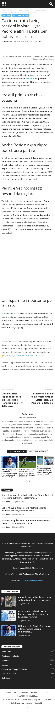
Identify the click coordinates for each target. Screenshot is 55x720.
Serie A (4, 665)
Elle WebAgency (42, 574)
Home (3, 10)
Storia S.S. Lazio (8, 674)
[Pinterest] (18, 49)
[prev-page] (25, 481)
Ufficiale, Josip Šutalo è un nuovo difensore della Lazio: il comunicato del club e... (25, 522)
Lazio (14, 313)
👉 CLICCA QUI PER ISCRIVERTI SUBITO (21, 355)
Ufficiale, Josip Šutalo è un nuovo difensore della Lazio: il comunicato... (34, 629)
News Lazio (12, 10)
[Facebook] (4, 49)
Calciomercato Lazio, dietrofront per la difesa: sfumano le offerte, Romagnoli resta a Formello (45, 470)
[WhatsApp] (25, 49)
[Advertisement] (27, 265)
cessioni (30, 78)
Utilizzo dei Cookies (20, 692)
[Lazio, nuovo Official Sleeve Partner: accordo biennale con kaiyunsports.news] (8, 615)
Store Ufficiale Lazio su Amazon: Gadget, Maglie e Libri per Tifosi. (27, 699)
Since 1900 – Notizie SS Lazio (27, 696)
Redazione (8, 41)
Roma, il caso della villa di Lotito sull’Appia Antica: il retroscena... (34, 598)
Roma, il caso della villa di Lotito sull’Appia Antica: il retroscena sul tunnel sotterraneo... (27, 496)
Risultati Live (39, 703)
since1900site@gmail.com (31, 568)
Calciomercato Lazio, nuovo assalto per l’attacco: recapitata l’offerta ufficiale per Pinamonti (27, 473)
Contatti (46, 692)
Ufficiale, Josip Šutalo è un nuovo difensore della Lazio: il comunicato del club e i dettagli (9, 473)
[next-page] (29, 481)
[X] (11, 49)
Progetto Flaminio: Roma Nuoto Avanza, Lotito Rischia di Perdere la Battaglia (42, 398)
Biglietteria (5, 678)
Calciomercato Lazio (26, 10)
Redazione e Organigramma (21, 703)
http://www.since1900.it (27, 418)
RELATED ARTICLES (17, 452)
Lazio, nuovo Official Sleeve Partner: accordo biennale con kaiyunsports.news (23, 509)
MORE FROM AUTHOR (37, 452)
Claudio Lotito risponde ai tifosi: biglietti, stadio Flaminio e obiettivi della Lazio (12, 399)
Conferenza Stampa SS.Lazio (14, 669)
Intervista (5, 660)
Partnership (35, 692)
